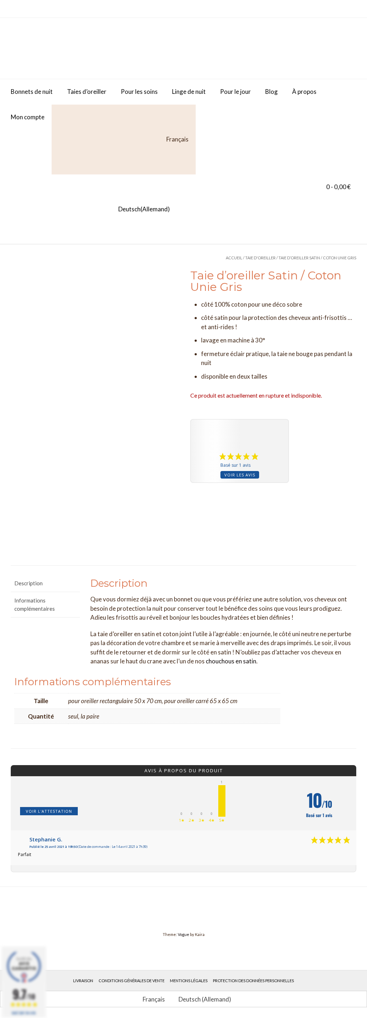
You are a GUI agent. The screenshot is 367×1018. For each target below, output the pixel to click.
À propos (304, 91)
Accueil (234, 257)
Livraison (83, 980)
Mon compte (27, 117)
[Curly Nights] (64, 48)
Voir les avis (239, 474)
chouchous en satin (231, 661)
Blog (271, 91)
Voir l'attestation (49, 811)
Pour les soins (139, 91)
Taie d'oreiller (260, 257)
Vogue (183, 934)
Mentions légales (189, 980)
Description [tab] (28, 583)
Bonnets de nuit (32, 91)
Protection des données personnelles (253, 980)
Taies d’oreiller (86, 91)
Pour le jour (235, 91)
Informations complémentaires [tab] (34, 604)
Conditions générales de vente (132, 980)
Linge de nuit (189, 91)
